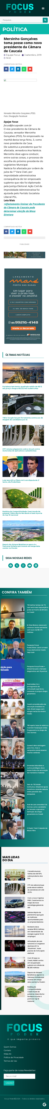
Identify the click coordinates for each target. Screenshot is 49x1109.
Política (15, 29)
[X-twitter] (17, 565)
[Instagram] (23, 565)
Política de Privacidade (14, 1057)
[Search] (45, 20)
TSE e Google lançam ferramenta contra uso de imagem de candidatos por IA (23, 418)
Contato (7, 1050)
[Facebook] (10, 565)
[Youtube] (29, 565)
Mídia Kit (7, 1054)
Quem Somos (10, 1047)
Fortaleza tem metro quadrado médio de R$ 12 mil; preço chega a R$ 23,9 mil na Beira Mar (22, 387)
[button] (43, 8)
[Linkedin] (36, 565)
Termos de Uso (10, 1061)
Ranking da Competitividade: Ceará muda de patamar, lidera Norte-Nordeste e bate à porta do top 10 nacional (22, 513)
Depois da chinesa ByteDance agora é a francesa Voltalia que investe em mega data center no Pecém (21, 546)
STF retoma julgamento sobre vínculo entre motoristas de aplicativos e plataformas (21, 450)
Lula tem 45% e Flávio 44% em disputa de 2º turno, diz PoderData (21, 481)
